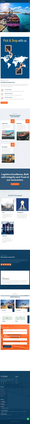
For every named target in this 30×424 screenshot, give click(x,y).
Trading (2, 396)
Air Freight (3, 310)
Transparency (20, 212)
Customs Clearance (20, 310)
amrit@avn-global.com (5, 408)
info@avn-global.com (5, 407)
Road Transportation (4, 393)
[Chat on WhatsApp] (28, 419)
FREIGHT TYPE (5, 337)
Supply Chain (5, 123)
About (16, 380)
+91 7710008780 (4, 404)
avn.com (18, 421)
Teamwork (4, 235)
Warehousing (2, 394)
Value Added (4, 147)
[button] (2, 268)
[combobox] (15, 339)
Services (16, 381)
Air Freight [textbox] (5, 339)
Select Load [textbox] (5, 343)
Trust (3, 212)
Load (3, 341)
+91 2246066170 (4, 402)
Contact (16, 383)
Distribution (19, 123)
